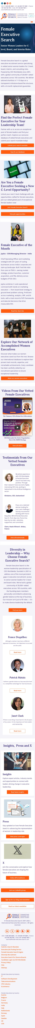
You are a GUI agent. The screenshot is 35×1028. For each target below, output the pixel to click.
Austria (3, 995)
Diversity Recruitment (8, 955)
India (3, 1005)
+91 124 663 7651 (21, 8)
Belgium (4, 998)
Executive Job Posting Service (11, 949)
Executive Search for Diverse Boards (13, 957)
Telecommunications (8, 981)
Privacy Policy (6, 962)
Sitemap (4, 968)
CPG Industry (5, 984)
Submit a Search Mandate (10, 947)
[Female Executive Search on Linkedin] (7, 931)
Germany (4, 1003)
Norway (4, 1013)
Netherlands (5, 1011)
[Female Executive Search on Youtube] (17, 931)
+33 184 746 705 (6, 8)
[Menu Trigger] (32, 22)
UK (2, 1021)
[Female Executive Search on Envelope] (28, 931)
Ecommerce (5, 986)
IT (2, 976)
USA (2, 1024)
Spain (3, 1016)
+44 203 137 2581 (22, 6)
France (3, 1000)
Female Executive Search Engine (12, 952)
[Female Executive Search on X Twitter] (12, 931)
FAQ (2, 965)
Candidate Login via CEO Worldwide (13, 960)
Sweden (4, 1018)
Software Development (9, 979)
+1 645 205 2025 (9, 6)
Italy (2, 1008)
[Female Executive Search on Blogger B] (23, 931)
